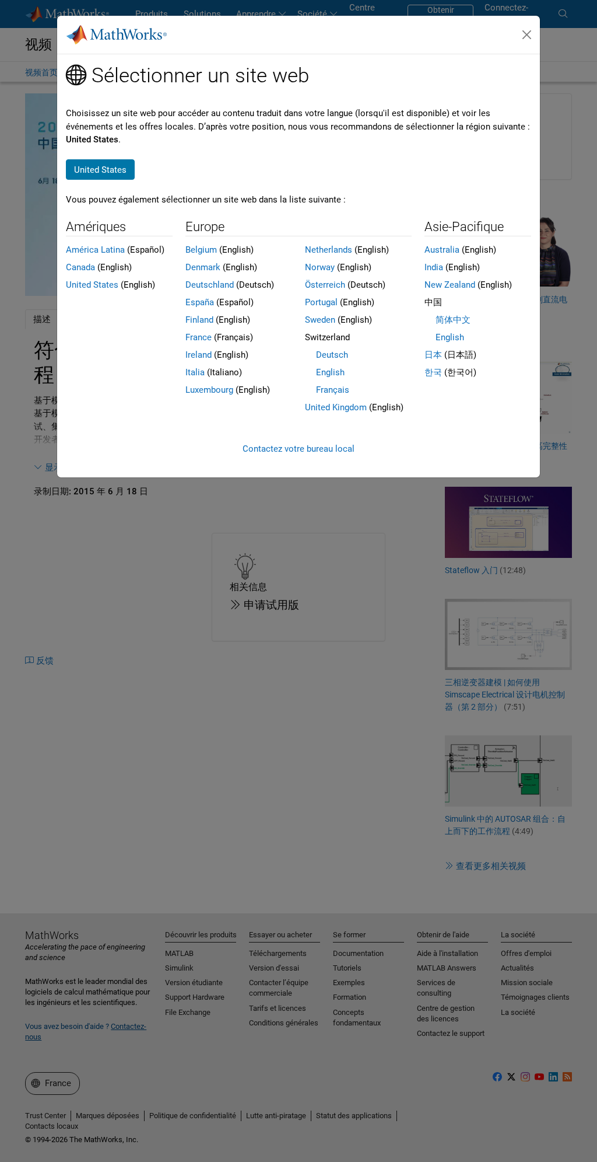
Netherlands (328, 250)
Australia (441, 250)
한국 (433, 372)
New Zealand (449, 285)
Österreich (325, 285)
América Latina (95, 250)
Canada (80, 267)
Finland (199, 320)
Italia (195, 372)
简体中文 (453, 320)
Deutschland (209, 285)
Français (332, 390)
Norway (320, 267)
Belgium (201, 250)
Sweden (320, 320)
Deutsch (332, 355)
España (199, 302)
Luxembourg (209, 390)
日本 (433, 355)
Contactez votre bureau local (298, 449)
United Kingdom (336, 407)
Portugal (321, 302)
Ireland (198, 355)
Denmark (202, 267)
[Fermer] (527, 35)
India (433, 267)
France (198, 337)
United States (92, 285)
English (330, 372)
